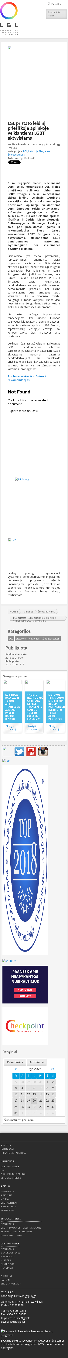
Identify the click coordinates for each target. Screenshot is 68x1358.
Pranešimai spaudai (13, 1174)
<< (16, 1069)
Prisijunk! (7, 1276)
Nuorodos (8, 1264)
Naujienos (44, 151)
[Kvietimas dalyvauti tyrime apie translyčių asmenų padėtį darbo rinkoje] (12, 685)
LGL (25, 151)
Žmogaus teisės (16, 154)
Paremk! (6, 1280)
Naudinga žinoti (11, 1235)
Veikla (5, 1199)
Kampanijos (8, 1206)
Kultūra (6, 1260)
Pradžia (14, 611)
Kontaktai (7, 1149)
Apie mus (6, 1195)
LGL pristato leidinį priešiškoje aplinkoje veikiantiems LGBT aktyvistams (34, 619)
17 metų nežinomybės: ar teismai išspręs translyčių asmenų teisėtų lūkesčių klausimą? (35, 707)
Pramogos (8, 1256)
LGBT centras (9, 1203)
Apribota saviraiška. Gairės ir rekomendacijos (27, 378)
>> (53, 1069)
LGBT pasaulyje (10, 1166)
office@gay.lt (22, 1318)
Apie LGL (6, 1186)
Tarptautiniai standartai (17, 1231)
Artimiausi (36, 1062)
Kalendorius (15, 1062)
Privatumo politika (13, 1153)
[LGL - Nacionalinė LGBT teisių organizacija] (9, 18)
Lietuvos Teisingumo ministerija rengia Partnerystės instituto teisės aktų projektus (56, 707)
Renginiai (7, 1268)
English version (11, 1284)
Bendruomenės (10, 1253)
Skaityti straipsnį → (12, 727)
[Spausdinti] (58, 145)
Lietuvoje (33, 151)
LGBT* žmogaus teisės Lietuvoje (21, 1228)
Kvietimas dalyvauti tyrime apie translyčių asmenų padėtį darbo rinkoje (13, 707)
